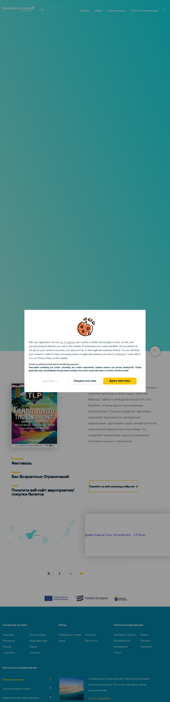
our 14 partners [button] (68, 342)
